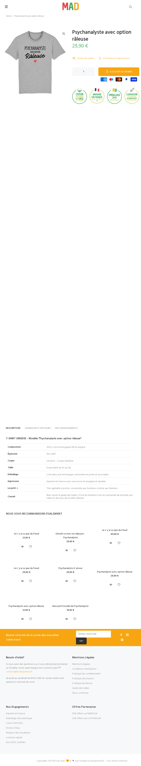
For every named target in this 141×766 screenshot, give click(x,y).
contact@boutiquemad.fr (19, 672)
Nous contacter (80, 693)
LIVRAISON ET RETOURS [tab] (38, 428)
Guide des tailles (85, 58)
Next (64, 62)
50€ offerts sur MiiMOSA (84, 714)
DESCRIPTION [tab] (13, 428)
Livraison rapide (14, 738)
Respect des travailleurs (18, 733)
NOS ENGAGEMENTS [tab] (66, 428)
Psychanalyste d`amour (70, 568)
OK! (81, 641)
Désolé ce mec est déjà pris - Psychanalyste (70, 536)
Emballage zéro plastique (19, 718)
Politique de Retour (82, 683)
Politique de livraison (83, 679)
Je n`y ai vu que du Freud (26, 534)
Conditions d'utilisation (84, 669)
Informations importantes (116, 58)
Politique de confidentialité (86, 674)
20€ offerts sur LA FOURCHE (86, 718)
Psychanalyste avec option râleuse (114, 572)
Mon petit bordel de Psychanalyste (70, 606)
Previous (6, 62)
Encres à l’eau (13, 728)
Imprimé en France (15, 714)
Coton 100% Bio (14, 723)
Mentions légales (81, 664)
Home (8, 16)
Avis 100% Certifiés (15, 742)
